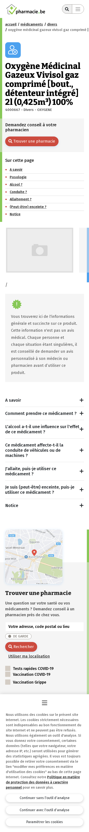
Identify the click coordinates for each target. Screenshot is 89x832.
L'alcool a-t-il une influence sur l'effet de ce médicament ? (42, 429)
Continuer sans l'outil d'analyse (45, 798)
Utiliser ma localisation (29, 656)
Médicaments (32, 24)
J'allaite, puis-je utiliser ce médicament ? (30, 471)
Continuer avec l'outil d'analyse (44, 810)
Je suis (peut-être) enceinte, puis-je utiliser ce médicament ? (39, 489)
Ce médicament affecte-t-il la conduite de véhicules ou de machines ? (34, 450)
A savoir (13, 400)
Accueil (11, 24)
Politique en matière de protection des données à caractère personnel (43, 782)
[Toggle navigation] (78, 9)
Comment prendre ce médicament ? (40, 413)
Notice (11, 505)
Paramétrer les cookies (44, 822)
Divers (52, 24)
